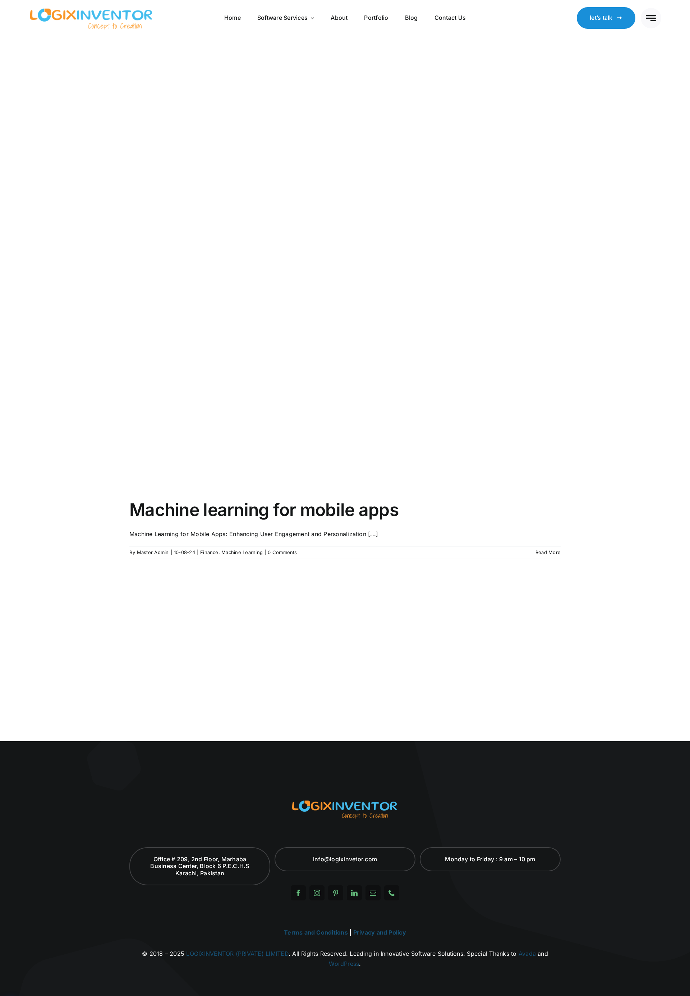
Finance (209, 552)
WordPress (344, 963)
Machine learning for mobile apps (264, 509)
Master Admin (153, 552)
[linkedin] (354, 892)
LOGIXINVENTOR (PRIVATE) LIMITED (237, 953)
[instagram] (317, 892)
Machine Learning (242, 552)
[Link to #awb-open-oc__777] (651, 18)
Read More (548, 552)
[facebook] (298, 892)
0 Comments (282, 552)
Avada (527, 953)
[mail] (373, 892)
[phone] (391, 892)
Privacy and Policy (379, 932)
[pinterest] (335, 892)
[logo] (92, 9)
